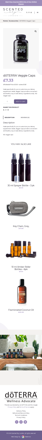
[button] (36, 31)
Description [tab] (9, 117)
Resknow (28, 437)
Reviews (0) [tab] (25, 117)
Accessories (13, 21)
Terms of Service (25, 407)
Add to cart (20, 101)
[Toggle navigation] (37, 12)
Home (5, 21)
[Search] (26, 12)
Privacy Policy (12, 407)
